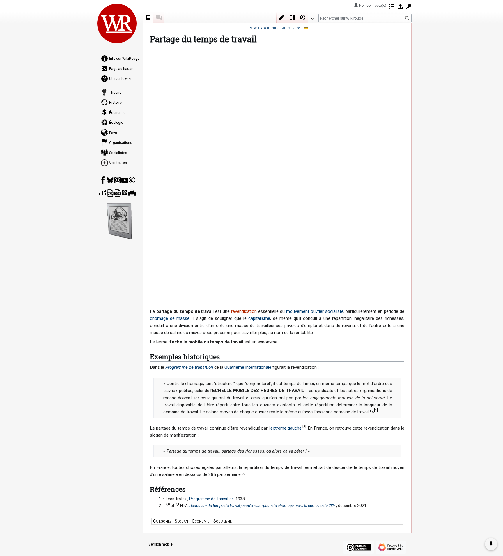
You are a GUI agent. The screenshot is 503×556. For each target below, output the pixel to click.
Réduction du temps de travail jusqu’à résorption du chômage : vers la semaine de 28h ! (262, 505)
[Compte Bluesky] (110, 180)
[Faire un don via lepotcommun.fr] (132, 180)
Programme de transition (189, 367)
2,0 (168, 504)
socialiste (334, 311)
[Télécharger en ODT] (117, 193)
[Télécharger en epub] (124, 193)
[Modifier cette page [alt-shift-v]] (282, 17)
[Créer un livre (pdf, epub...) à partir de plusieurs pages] (103, 193)
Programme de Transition (211, 499)
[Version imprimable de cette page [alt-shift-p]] (132, 193)
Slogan (181, 521)
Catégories (162, 521)
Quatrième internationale (247, 367)
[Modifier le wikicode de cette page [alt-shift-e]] (292, 17)
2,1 (177, 504)
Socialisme (222, 521)
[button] (312, 17)
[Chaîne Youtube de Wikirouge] (124, 180)
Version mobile (160, 544)
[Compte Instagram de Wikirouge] (117, 180)
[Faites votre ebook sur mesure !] (119, 221)
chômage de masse (169, 318)
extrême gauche (286, 428)
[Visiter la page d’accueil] (117, 23)
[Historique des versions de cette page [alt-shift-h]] (302, 17)
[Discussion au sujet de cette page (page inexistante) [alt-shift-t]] (158, 17)
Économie (200, 521)
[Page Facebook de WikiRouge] (103, 180)
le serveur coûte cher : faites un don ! (274, 28)
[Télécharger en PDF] (110, 193)
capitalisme (259, 318)
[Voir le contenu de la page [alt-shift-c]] (148, 17)
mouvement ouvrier (305, 311)
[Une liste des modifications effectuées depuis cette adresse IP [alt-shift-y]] (392, 6)
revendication (244, 311)
